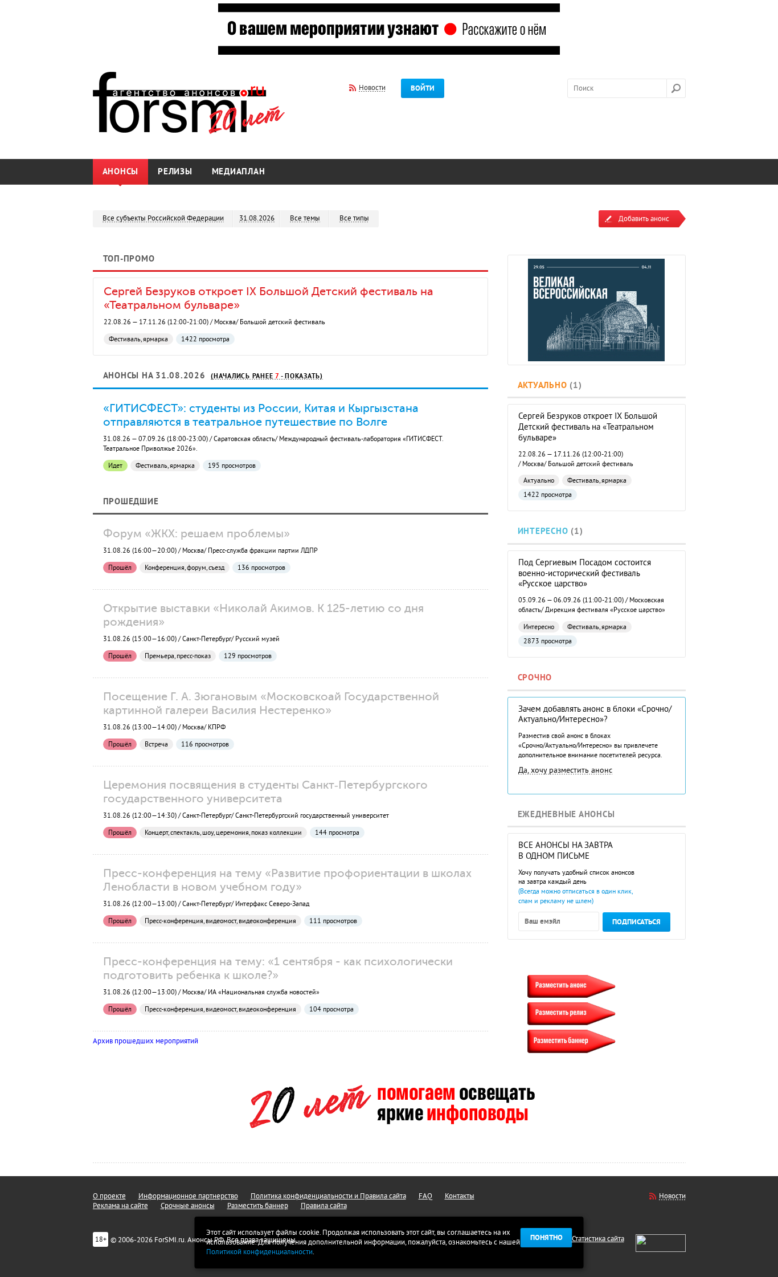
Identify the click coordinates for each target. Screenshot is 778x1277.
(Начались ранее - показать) (267, 376)
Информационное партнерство (188, 1196)
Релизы (175, 172)
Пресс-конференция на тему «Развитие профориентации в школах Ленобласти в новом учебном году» (287, 880)
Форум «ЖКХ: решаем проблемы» (196, 533)
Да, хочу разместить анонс (565, 770)
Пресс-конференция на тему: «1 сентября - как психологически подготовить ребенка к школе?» (278, 968)
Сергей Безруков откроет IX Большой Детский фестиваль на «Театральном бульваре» (587, 427)
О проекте (109, 1196)
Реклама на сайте (120, 1205)
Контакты (459, 1196)
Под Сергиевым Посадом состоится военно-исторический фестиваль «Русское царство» (584, 573)
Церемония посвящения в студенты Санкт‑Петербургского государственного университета (265, 791)
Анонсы (121, 172)
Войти (423, 88)
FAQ (425, 1196)
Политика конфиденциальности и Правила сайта (328, 1196)
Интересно (543, 531)
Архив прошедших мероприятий (145, 1041)
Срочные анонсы (188, 1205)
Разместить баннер (257, 1205)
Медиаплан (238, 172)
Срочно (535, 678)
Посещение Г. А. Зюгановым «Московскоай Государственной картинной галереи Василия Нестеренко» (271, 703)
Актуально (542, 385)
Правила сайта (324, 1205)
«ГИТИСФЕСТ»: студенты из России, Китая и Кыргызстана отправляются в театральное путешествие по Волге (261, 415)
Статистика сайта (598, 1238)
